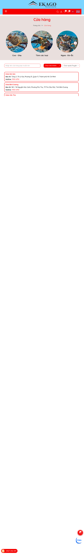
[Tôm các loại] (42, 43)
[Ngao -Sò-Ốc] (67, 43)
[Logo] (42, 4)
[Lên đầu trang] (79, 524)
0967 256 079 (11, 551)
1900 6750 (15, 79)
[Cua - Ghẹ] (17, 43)
